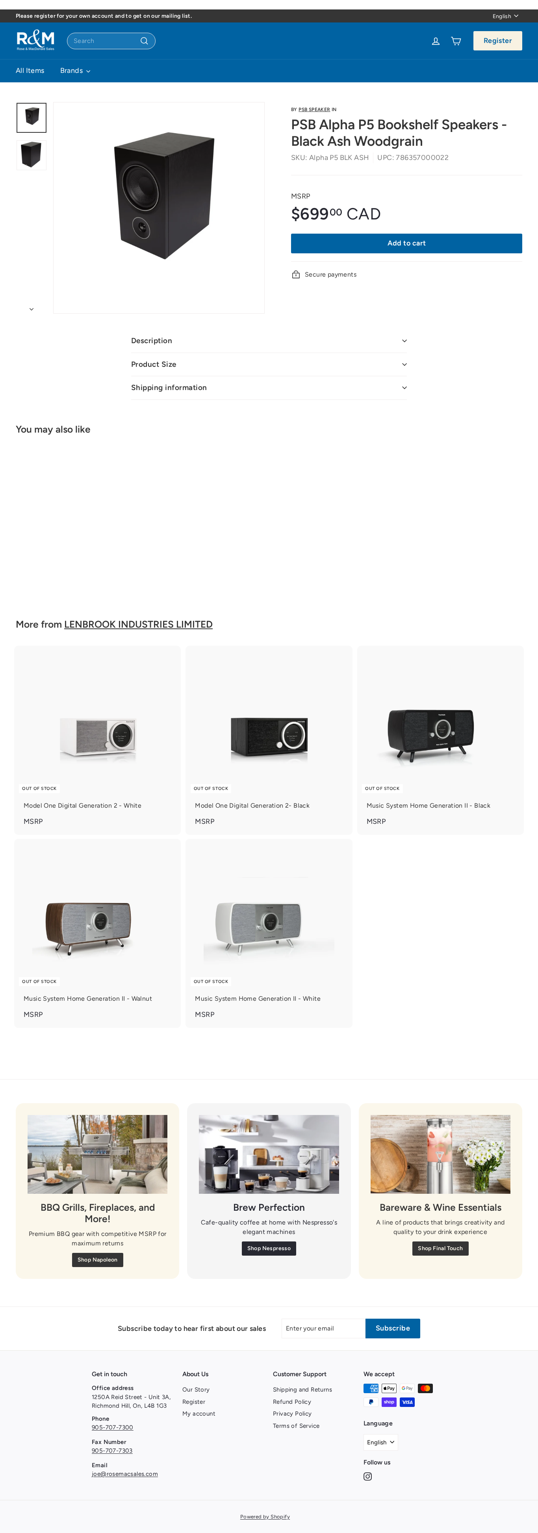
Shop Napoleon (98, 1259)
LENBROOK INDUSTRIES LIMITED (138, 624)
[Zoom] (159, 207)
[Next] (31, 307)
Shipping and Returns (302, 1389)
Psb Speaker (314, 109)
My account (198, 1413)
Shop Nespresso (269, 1248)
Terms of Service (296, 1425)
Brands (72, 70)
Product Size (153, 364)
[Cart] (456, 41)
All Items (30, 70)
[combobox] (111, 41)
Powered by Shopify (265, 1517)
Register (498, 40)
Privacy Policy (292, 1413)
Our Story (196, 1389)
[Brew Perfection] (269, 1154)
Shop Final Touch (440, 1248)
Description (151, 340)
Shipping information (169, 387)
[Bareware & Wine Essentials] (440, 1154)
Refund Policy (292, 1401)
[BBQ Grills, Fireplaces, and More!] (97, 1154)
